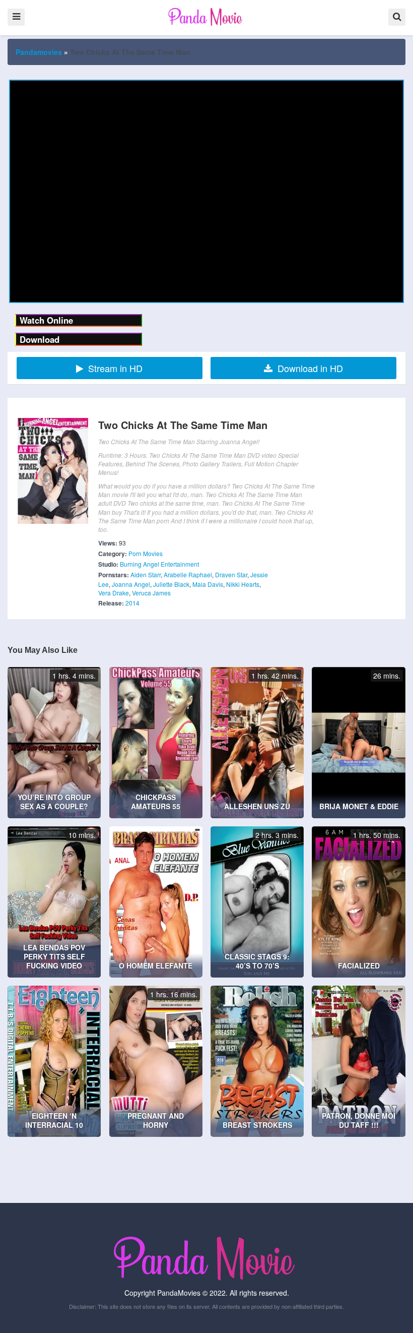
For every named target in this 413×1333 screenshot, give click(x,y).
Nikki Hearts (242, 584)
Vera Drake (113, 592)
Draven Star (231, 574)
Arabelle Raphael (188, 574)
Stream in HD (115, 368)
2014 (132, 602)
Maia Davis (207, 584)
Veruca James (151, 592)
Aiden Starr (145, 574)
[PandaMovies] (206, 17)
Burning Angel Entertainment (159, 564)
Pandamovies (39, 52)
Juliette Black (171, 584)
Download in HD (310, 368)
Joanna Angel (131, 584)
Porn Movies (145, 553)
